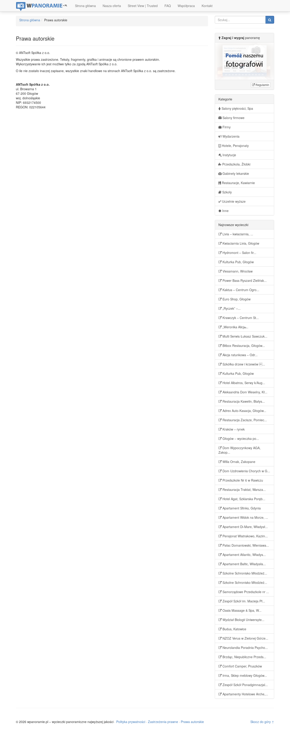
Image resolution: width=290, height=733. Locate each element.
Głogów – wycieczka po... (240, 438)
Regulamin (262, 85)
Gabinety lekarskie (235, 173)
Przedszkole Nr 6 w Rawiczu (242, 480)
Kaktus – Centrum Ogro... (240, 289)
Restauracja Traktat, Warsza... (244, 489)
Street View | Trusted (143, 5)
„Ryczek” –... (231, 308)
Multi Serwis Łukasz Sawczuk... (244, 336)
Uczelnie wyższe (233, 201)
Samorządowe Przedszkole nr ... (245, 591)
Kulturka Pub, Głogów (238, 262)
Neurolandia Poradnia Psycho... (245, 647)
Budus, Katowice (234, 629)
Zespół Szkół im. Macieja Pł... (243, 601)
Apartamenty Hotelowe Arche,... (245, 694)
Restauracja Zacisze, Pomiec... (244, 420)
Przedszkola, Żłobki (235, 164)
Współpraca (186, 5)
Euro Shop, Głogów (236, 299)
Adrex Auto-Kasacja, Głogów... (244, 410)
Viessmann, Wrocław (237, 271)
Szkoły (226, 192)
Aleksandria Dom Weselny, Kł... (244, 392)
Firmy (226, 127)
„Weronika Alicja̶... (235, 327)
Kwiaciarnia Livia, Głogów (240, 243)
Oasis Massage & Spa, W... (241, 610)
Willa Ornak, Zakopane (238, 461)
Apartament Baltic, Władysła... (244, 564)
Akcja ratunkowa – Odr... (240, 355)
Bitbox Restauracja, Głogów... (243, 345)
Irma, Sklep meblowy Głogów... (244, 675)
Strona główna (85, 5)
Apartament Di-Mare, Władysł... (245, 526)
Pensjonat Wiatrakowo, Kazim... (245, 536)
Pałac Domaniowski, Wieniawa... (245, 545)
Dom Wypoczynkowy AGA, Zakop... (239, 450)
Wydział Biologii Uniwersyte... (243, 619)
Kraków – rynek (233, 429)
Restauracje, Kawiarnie (238, 182)
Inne (225, 210)
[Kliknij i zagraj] (244, 61)
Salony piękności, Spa (237, 108)
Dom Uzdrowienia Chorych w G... (246, 471)
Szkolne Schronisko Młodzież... (244, 573)
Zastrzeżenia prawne (163, 721)
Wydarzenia (230, 136)
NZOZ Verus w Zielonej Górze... (245, 638)
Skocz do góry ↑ (262, 721)
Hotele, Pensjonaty (235, 145)
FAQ (167, 5)
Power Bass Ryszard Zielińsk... (244, 280)
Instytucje (229, 155)
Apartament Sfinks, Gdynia (241, 508)
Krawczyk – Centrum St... (240, 317)
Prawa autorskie (192, 721)
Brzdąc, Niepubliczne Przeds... (244, 657)
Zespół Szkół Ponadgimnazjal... (245, 684)
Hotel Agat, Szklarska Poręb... (243, 499)
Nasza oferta (112, 5)
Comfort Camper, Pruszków (242, 666)
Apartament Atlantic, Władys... (244, 554)
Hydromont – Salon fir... (239, 252)
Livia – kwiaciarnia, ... (237, 234)
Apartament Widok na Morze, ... (245, 517)
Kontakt (207, 5)
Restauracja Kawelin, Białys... (243, 401)
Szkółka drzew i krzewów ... (243, 364)
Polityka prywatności (130, 721)
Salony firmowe (233, 117)
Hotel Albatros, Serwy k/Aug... (243, 382)
